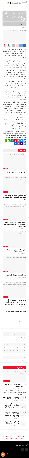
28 (18, 201)
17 (18, 228)
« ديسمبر (24, 360)
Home (25, 9)
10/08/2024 (16, 400)
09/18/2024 (16, 418)
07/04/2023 (23, 279)
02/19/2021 (23, 27)
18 (18, 253)
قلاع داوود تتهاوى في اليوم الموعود (16, 172)
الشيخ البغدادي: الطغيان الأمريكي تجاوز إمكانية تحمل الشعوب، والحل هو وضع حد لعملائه (14, 197)
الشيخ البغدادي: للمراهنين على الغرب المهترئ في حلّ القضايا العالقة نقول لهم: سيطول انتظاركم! (15, 224)
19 (18, 279)
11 (11, 400)
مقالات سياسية (6, 381)
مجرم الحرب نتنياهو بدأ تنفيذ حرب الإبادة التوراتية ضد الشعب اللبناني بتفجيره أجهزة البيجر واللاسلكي (11, 405)
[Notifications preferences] (3, 454)
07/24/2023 (23, 228)
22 (11, 425)
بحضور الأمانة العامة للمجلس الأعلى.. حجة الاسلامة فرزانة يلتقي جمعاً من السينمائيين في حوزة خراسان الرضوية (15, 302)
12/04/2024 (23, 388)
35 (18, 388)
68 (11, 418)
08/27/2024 (16, 425)
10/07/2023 (23, 201)
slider (5, 168)
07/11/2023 (23, 253)
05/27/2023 (23, 306)
